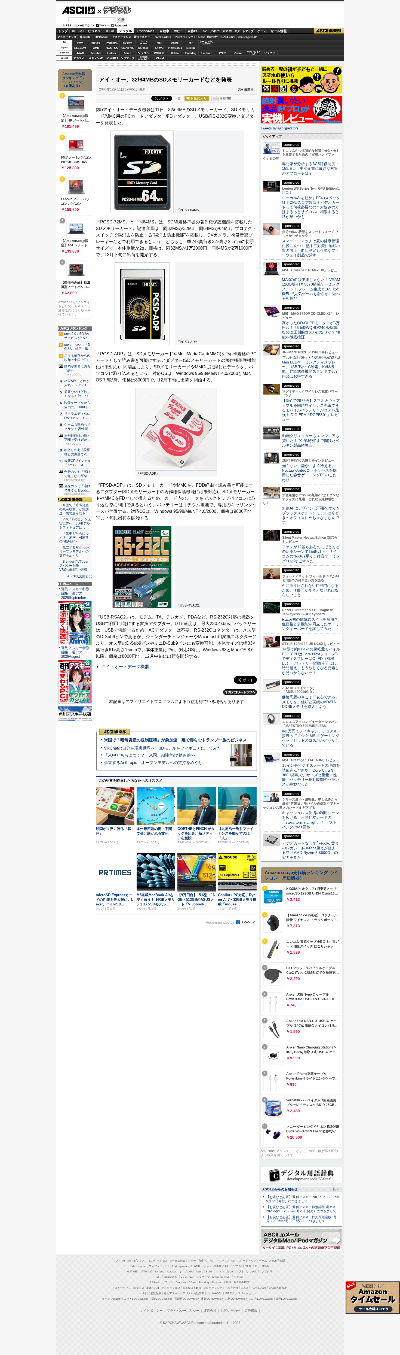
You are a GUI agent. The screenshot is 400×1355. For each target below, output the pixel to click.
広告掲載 (250, 1310)
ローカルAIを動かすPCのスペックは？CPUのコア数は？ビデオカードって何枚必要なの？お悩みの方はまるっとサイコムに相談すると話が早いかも (311, 207)
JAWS (80, 52)
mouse (95, 42)
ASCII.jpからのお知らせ (279, 1189)
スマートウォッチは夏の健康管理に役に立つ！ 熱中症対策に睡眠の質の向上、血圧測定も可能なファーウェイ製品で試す (311, 248)
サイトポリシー (151, 1310)
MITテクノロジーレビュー (241, 1293)
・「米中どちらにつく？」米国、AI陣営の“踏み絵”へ (74, 538)
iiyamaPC (112, 42)
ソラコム (143, 52)
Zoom (238, 52)
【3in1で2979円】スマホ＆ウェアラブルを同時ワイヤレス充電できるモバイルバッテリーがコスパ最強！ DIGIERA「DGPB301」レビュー (311, 410)
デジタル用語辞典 (193, 1293)
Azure (127, 52)
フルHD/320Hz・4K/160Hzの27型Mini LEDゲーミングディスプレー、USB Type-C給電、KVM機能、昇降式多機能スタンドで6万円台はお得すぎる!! (311, 366)
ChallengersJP (247, 36)
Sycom (127, 42)
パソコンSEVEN (143, 42)
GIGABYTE (127, 48)
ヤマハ (222, 52)
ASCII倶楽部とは (79, 576)
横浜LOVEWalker (161, 1298)
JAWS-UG (146, 1271)
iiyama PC (185, 1266)
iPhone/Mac (146, 31)
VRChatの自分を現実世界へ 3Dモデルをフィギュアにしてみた (162, 748)
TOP (117, 1260)
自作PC (193, 31)
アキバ (215, 31)
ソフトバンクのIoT (253, 53)
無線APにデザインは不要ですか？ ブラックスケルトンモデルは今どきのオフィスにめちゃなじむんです (313, 515)
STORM (264, 1266)
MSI (159, 42)
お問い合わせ (230, 1310)
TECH (109, 31)
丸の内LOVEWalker (261, 1298)
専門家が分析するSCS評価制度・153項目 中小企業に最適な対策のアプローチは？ (310, 168)
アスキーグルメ (121, 36)
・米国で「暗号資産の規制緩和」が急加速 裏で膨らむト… (74, 509)
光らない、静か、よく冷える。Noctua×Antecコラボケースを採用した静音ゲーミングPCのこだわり (309, 472)
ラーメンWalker (111, 1298)
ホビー (178, 31)
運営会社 (210, 1310)
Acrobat (96, 52)
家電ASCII (102, 36)
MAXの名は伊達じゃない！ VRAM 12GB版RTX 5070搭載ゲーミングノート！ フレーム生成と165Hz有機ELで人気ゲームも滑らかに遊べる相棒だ (311, 289)
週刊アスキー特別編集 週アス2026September (75, 593)
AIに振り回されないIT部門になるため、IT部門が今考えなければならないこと (310, 590)
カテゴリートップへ (240, 692)
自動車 (164, 31)
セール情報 (278, 31)
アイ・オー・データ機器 (125, 666)
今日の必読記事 (151, 1293)
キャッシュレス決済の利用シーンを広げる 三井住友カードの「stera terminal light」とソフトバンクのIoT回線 (310, 820)
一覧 (178, 98)
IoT (81, 31)
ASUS (175, 42)
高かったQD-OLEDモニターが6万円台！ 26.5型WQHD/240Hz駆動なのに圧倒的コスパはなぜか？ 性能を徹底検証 (311, 330)
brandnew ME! (143, 58)
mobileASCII (214, 1293)
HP (191, 42)
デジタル (114, 10)
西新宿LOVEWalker (186, 1298)
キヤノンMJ (96, 58)
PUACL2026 (227, 36)
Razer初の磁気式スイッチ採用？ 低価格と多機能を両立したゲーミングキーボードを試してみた (312, 624)
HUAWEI (159, 47)
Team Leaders (192, 1287)
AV (204, 31)
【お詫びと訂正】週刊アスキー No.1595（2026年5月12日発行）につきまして (303, 1199)
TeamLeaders (162, 36)
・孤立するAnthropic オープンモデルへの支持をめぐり (75, 551)
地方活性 (212, 36)
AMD (96, 47)
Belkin (190, 47)
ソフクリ (269, 52)
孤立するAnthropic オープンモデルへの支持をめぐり (153, 762)
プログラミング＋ (214, 1287)
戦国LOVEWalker (286, 1298)
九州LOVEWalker (236, 1298)
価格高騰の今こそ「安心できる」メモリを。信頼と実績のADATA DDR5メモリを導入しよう (310, 702)
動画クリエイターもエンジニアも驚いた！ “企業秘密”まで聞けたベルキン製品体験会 (310, 440)
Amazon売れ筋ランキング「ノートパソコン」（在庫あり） (73, 80)
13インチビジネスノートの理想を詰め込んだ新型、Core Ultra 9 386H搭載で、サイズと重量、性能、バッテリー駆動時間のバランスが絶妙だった (311, 774)
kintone (112, 52)
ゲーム (262, 31)
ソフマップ (127, 58)
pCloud (159, 58)
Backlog (190, 52)
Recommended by (220, 922)
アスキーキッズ (66, 36)
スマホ (227, 31)
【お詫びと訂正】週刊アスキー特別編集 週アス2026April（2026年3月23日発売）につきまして (301, 1209)
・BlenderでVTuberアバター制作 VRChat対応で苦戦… (75, 566)
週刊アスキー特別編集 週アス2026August (75, 652)
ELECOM (80, 47)
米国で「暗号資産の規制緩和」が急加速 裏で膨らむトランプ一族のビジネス (175, 740)
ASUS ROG (112, 47)
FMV (80, 42)
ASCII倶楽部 (329, 31)
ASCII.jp (78, 10)
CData (175, 52)
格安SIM (85, 36)
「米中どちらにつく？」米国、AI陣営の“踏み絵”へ (150, 755)
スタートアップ (243, 31)
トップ (63, 31)
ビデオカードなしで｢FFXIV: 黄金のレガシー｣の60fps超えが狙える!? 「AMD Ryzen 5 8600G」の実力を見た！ (310, 850)
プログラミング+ (184, 36)
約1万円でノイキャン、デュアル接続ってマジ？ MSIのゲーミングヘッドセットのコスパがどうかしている (310, 738)
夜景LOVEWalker (212, 1298)
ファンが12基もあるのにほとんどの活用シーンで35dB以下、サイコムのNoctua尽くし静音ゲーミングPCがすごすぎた (311, 554)
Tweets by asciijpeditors (280, 128)
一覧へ (334, 1189)
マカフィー (80, 58)
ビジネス (94, 31)
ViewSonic (175, 47)
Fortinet (206, 52)
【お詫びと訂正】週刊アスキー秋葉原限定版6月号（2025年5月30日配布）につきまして (301, 1219)
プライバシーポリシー (183, 1310)
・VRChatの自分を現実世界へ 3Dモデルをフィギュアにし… (75, 523)
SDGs (201, 36)
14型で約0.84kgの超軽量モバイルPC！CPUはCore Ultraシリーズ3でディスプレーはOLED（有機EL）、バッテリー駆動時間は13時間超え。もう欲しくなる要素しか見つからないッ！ (311, 661)
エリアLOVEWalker (136, 1298)
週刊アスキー (142, 36)
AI (73, 31)
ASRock (143, 47)
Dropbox (159, 52)
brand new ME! (221, 1276)
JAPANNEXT (111, 58)
